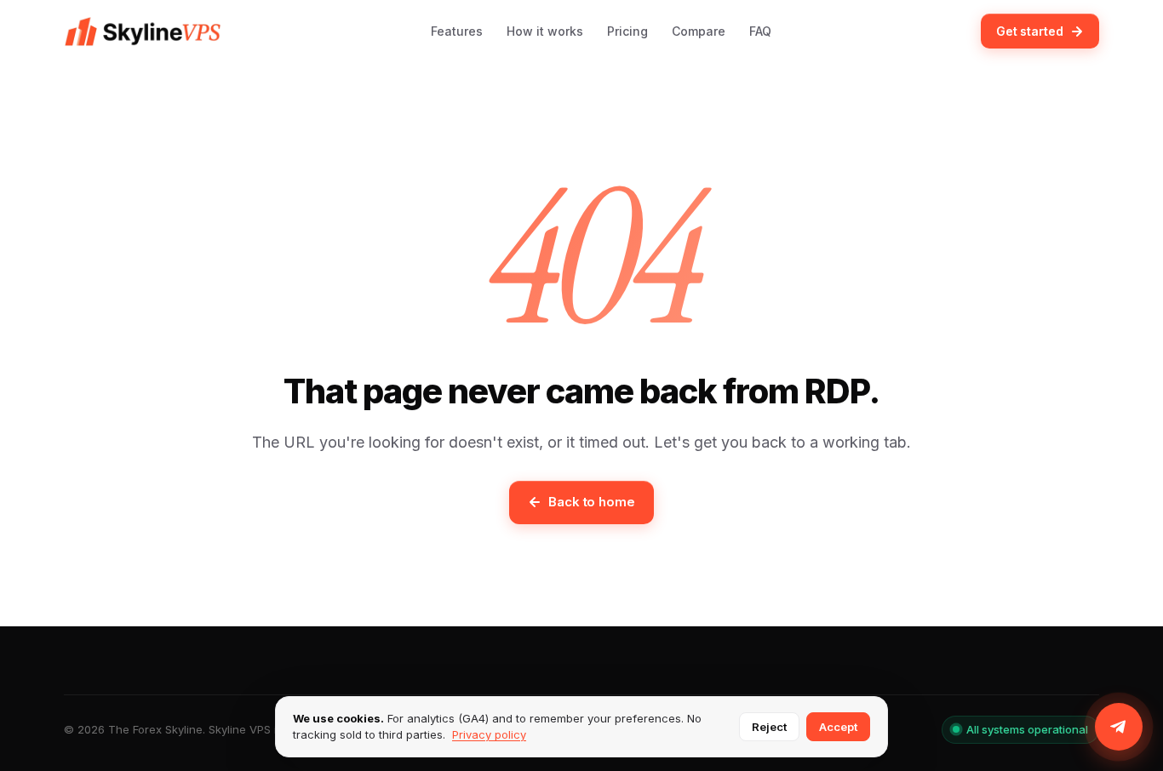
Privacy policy (489, 734)
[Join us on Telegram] (1119, 727)
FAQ (760, 31)
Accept (838, 727)
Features (457, 31)
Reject (769, 727)
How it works (545, 31)
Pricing (627, 31)
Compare (698, 31)
